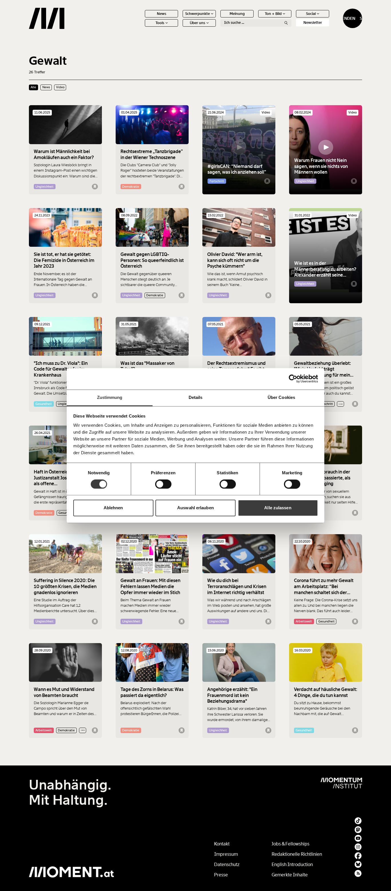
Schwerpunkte (197, 13)
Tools (159, 22)
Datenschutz (227, 864)
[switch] (163, 484)
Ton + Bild (273, 13)
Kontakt (222, 844)
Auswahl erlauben (195, 508)
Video (60, 87)
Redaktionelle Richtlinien (297, 854)
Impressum (226, 854)
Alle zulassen (277, 508)
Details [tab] (196, 397)
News (161, 13)
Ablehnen (113, 508)
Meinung (237, 13)
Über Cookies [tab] (281, 397)
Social (311, 13)
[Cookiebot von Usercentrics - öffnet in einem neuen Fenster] (293, 378)
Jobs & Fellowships (290, 844)
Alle (33, 87)
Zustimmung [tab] (110, 397)
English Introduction (292, 864)
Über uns (197, 22)
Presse (221, 875)
